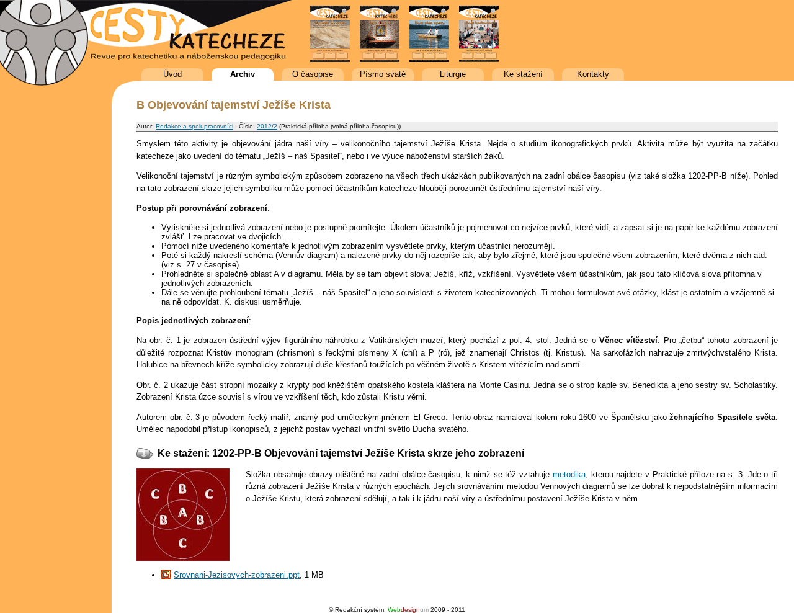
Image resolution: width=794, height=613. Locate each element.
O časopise (312, 74)
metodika (569, 474)
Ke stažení (523, 74)
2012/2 (267, 126)
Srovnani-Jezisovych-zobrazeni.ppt (237, 574)
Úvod (172, 74)
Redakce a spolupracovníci (194, 126)
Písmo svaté (383, 74)
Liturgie (453, 74)
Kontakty (593, 74)
